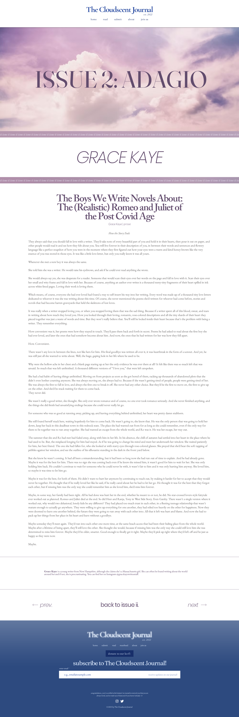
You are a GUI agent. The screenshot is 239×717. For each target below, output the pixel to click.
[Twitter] (122, 701)
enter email (63, 668)
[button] (105, 19)
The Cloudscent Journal (119, 9)
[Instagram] (117, 701)
